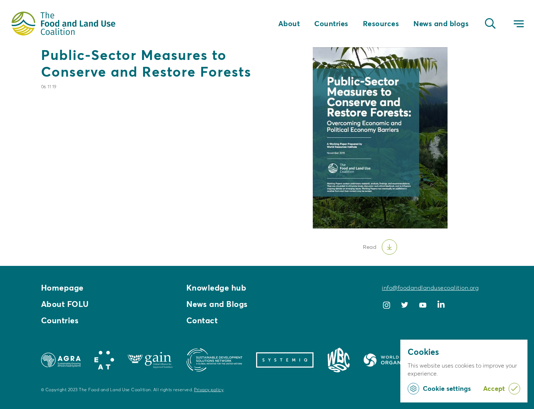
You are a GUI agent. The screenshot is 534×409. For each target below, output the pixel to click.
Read (369, 246)
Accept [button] (494, 388)
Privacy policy (208, 389)
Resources (381, 23)
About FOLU (65, 304)
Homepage (62, 288)
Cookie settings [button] (447, 388)
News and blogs (441, 23)
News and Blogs (217, 304)
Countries (331, 23)
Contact (202, 320)
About (289, 23)
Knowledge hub (216, 288)
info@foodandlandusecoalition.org (430, 287)
